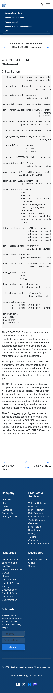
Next (48, 47)
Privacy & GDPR (10, 516)
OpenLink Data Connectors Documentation (9, 596)
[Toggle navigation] (48, 4)
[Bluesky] (29, 684)
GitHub (31, 563)
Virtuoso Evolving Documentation (18, 27)
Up (26, 462)
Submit (13, 647)
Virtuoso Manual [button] (11, 22)
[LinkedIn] (18, 684)
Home (26, 467)
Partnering (7, 510)
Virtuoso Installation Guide (15, 17)
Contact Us (7, 513)
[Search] (42, 4)
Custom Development (39, 543)
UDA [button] (6, 31)
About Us (6, 500)
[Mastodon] (35, 684)
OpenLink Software (24, 667)
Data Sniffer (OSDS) (38, 516)
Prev (4, 47)
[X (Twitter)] (23, 684)
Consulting (33, 540)
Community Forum (37, 559)
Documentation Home (13, 13)
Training (32, 537)
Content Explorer (10, 559)
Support (32, 566)
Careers (6, 506)
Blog (4, 503)
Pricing (31, 533)
